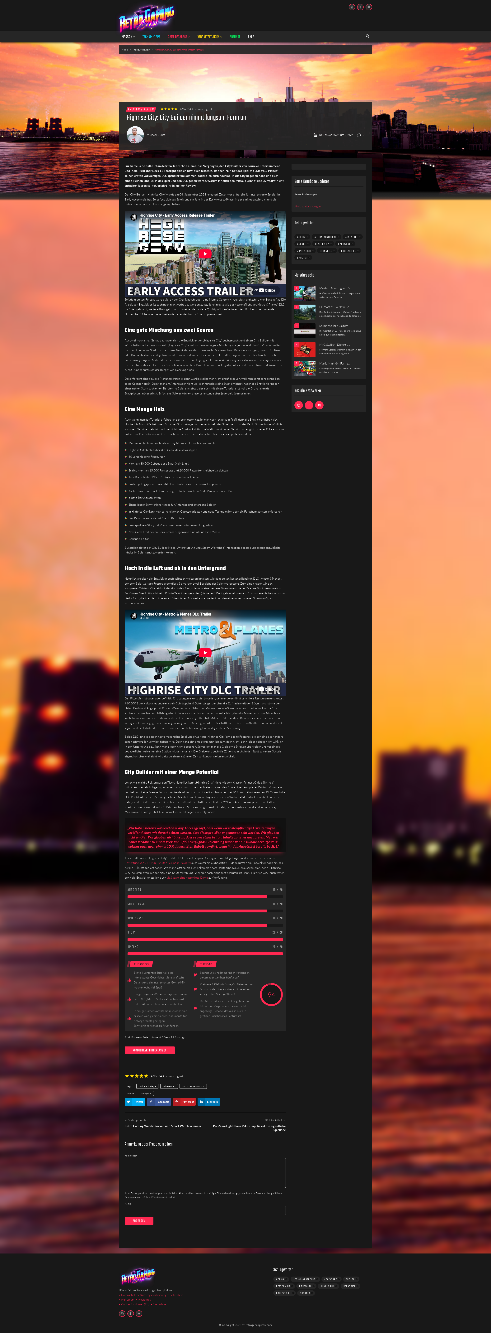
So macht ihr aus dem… (335, 326)
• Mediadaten (159, 1304)
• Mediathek (143, 1299)
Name (128, 1203)
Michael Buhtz (156, 135)
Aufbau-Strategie (147, 1086)
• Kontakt (177, 1295)
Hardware (344, 244)
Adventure (351, 237)
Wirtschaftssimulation (193, 1086)
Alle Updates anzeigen (307, 206)
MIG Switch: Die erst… (334, 344)
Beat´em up (322, 244)
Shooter (302, 258)
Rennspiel (326, 251)
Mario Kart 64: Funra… (335, 363)
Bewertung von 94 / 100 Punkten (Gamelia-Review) (158, 863)
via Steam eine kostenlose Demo (187, 877)
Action (301, 237)
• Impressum (126, 1299)
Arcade (301, 244)
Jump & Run (304, 251)
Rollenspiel (348, 251)
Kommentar (131, 1155)
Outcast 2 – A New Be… (335, 307)
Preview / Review (141, 49)
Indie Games (169, 1086)
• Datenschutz (128, 1295)
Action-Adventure (325, 237)
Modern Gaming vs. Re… (336, 288)
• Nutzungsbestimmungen (154, 1295)
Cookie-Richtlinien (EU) (135, 1304)
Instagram (146, 1093)
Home (125, 49)
